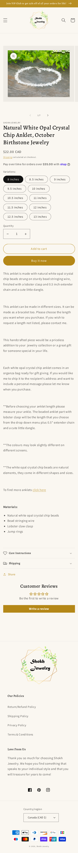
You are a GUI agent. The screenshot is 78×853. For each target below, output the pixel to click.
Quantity (8, 225)
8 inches (13, 179)
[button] (5, 20)
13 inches (40, 216)
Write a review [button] (39, 609)
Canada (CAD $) (37, 817)
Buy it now (39, 261)
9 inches (60, 179)
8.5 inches (36, 179)
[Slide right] (48, 115)
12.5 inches (15, 216)
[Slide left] (30, 115)
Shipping (7, 157)
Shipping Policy (18, 716)
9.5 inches (15, 188)
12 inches (40, 207)
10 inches (38, 188)
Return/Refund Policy (22, 707)
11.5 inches (15, 207)
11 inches (40, 198)
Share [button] (12, 574)
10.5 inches (15, 198)
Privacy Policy (17, 725)
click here (39, 490)
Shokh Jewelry (43, 846)
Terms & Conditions (20, 734)
